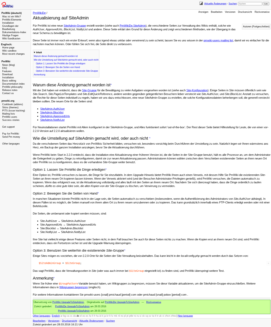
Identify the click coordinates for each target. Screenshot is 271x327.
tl (155, 316)
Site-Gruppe (89, 90)
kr (108, 316)
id (100, 316)
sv (150, 316)
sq (146, 316)
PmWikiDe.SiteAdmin (133, 25)
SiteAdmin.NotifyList (52, 119)
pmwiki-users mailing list (218, 40)
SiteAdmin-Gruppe (75, 25)
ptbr (131, 316)
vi (163, 316)
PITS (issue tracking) (13, 110)
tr (157, 316)
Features (7, 71)
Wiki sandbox (9, 50)
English (56, 316)
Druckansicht (245, 12)
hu (97, 316)
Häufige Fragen (10, 35)
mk (115, 316)
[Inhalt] (111, 84)
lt (110, 316)
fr (94, 316)
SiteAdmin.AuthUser (52, 108)
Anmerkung (39, 74)
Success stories (11, 120)
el (81, 316)
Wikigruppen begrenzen (73, 287)
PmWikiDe (39, 12)
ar (61, 316)
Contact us (8, 93)
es (87, 316)
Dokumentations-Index (14, 32)
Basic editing (9, 80)
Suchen (233, 3)
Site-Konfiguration (197, 90)
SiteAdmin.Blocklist (51, 112)
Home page (8, 47)
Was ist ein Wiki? (11, 16)
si (140, 316)
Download (7, 74)
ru (138, 316)
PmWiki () (11, 13)
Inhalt (39, 52)
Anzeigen (203, 12)
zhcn (167, 316)
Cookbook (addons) (12, 104)
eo (83, 316)
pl (125, 316)
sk (143, 316)
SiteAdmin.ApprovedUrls (55, 116)
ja (105, 316)
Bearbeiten (216, 12)
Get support (8, 126)
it (102, 316)
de (78, 316)
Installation (8, 22)
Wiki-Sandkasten (11, 38)
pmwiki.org (7, 100)
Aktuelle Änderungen (215, 3)
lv (112, 316)
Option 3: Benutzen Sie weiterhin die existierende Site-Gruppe (67, 71)
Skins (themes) (10, 107)
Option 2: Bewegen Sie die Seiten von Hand (58, 67)
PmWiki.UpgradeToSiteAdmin (68, 302)
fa (90, 316)
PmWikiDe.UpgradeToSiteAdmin (122, 302)
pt (127, 316)
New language (185, 316)
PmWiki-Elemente (11, 19)
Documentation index (13, 83)
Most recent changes (13, 53)
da (74, 316)
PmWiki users (9, 116)
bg (64, 316)
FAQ (4, 68)
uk (160, 316)
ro (135, 316)
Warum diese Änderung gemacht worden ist (56, 56)
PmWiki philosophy (12, 87)
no (122, 316)
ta (153, 316)
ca (68, 316)
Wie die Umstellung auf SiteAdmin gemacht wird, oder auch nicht (66, 60)
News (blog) (8, 65)
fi (92, 316)
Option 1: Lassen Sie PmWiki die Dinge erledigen (60, 63)
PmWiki (5, 61)
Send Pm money (11, 136)
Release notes (10, 90)
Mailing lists (8, 113)
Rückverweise (262, 12)
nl (119, 316)
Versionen (230, 12)
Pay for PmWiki (10, 133)
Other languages (11, 143)
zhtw (173, 316)
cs (71, 316)
